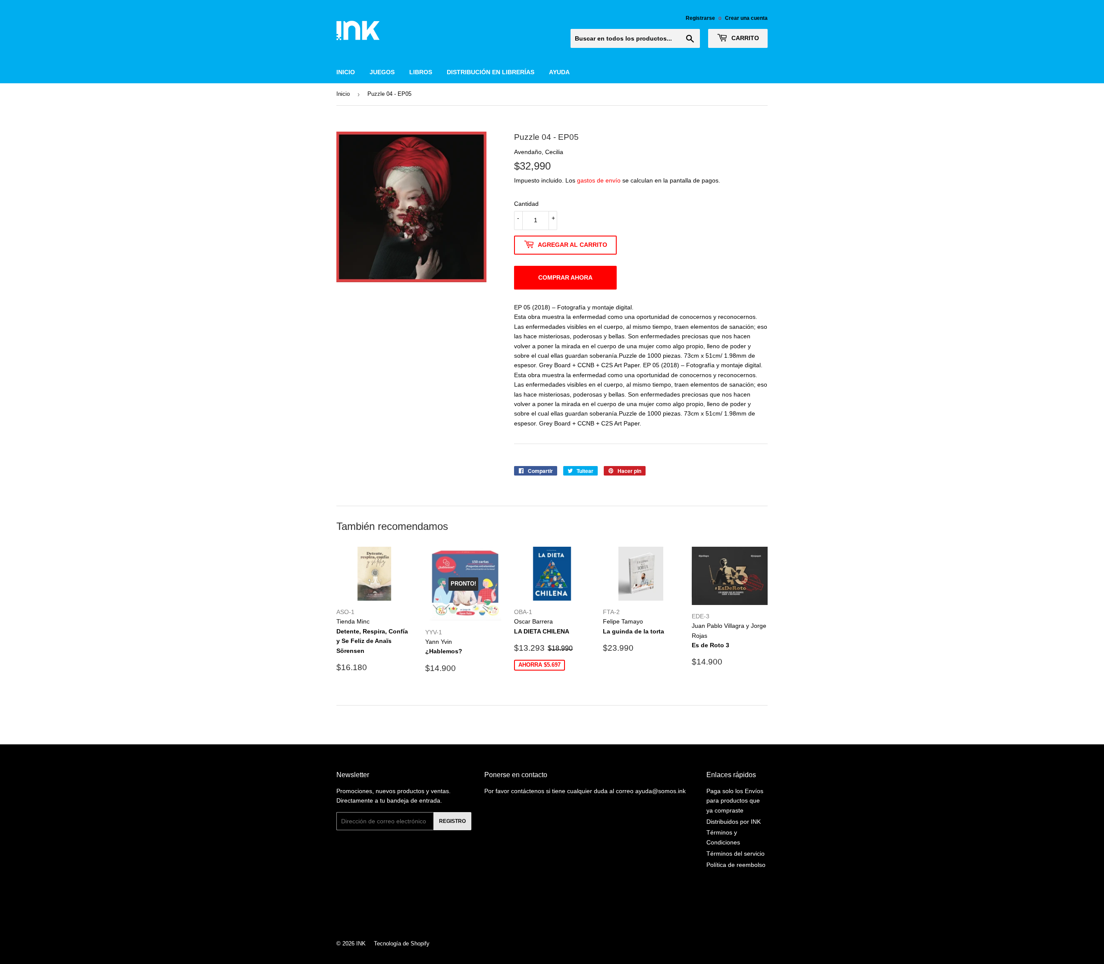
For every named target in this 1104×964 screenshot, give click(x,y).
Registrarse (700, 18)
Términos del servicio (735, 853)
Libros (420, 72)
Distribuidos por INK (733, 821)
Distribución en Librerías (490, 72)
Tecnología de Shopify (402, 943)
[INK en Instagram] (550, 907)
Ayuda (559, 72)
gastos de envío (599, 180)
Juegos (382, 72)
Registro (452, 821)
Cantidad (526, 203)
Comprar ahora (565, 277)
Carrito (744, 38)
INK (361, 943)
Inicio (345, 72)
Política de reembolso (735, 864)
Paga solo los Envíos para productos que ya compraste (734, 801)
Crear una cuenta (746, 18)
